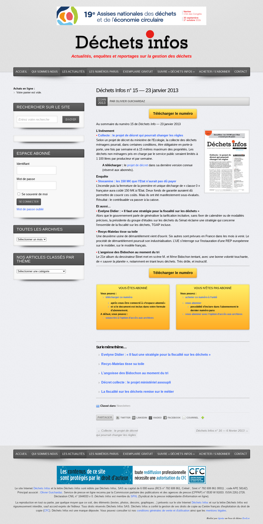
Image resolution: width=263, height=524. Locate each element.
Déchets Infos (41, 488)
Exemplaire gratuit (138, 71)
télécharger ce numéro (119, 297)
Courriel (192, 417)
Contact (240, 71)
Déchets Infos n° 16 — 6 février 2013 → (222, 430)
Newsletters (123, 405)
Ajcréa (221, 518)
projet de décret (137, 165)
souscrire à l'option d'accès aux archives (130, 317)
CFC (46, 510)
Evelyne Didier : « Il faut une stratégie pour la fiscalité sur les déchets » (156, 354)
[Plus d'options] (202, 418)
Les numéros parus (104, 71)
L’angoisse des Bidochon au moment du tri (134, 373)
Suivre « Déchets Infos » (176, 71)
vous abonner (193, 303)
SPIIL (134, 496)
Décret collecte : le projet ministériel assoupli (136, 382)
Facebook (174, 417)
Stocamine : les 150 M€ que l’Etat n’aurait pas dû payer (137, 181)
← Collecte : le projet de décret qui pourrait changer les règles (117, 433)
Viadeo (157, 417)
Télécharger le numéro (173, 114)
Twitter (125, 417)
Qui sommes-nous (45, 71)
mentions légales (216, 510)
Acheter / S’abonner (214, 71)
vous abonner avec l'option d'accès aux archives (213, 314)
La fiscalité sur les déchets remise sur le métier (137, 391)
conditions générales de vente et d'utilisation (163, 510)
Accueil (21, 71)
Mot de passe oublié (30, 209)
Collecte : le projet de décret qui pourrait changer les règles (140, 135)
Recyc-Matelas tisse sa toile (122, 364)
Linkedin (141, 417)
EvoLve (246, 518)
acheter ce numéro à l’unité (201, 297)
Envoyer (70, 119)
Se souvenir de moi (34, 194)
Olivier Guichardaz (130, 101)
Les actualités (73, 71)
